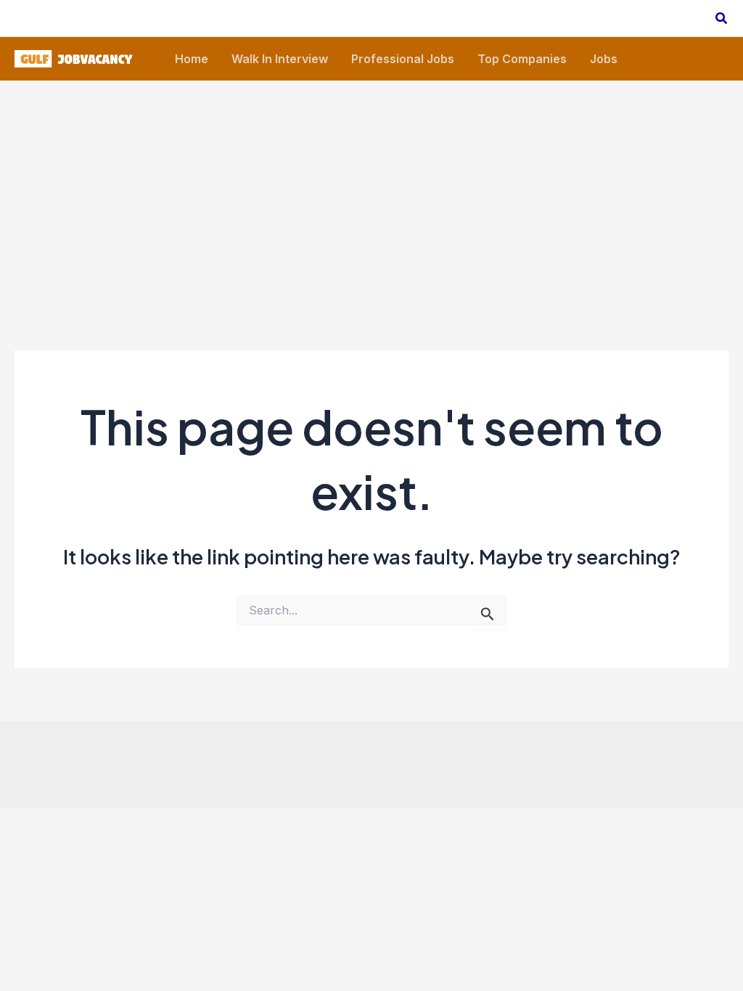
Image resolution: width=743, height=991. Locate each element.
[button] (721, 18)
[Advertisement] (371, 189)
